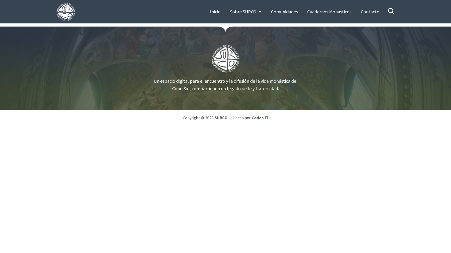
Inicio (215, 12)
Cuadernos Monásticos (329, 12)
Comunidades (284, 12)
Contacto (370, 12)
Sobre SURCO (243, 12)
